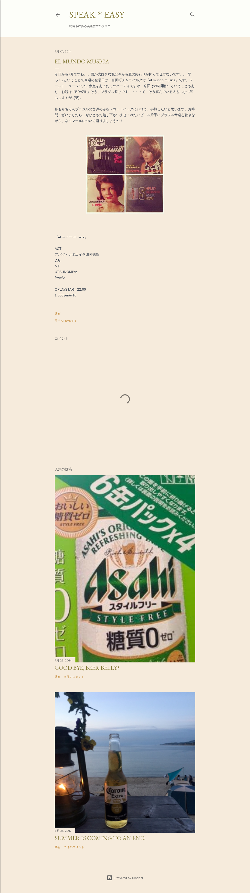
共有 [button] (58, 313)
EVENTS (70, 320)
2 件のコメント (74, 847)
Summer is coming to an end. (100, 838)
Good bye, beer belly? (87, 667)
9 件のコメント (74, 677)
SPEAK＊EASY (96, 14)
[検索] (192, 13)
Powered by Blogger (129, 878)
